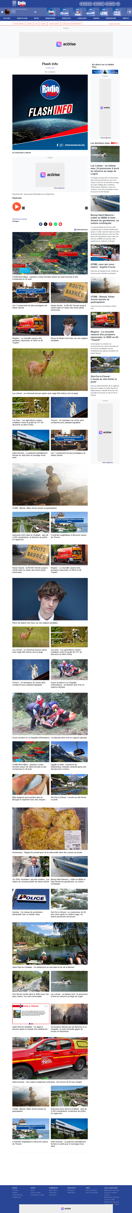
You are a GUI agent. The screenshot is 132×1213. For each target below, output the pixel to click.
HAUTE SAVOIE (18, 24)
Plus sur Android (92, 1192)
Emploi (126, 18)
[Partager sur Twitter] (45, 225)
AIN (36, 24)
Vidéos (96, 18)
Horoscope (111, 18)
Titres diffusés (17, 1195)
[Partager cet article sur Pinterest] (50, 225)
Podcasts (66, 18)
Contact (15, 1190)
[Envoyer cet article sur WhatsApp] (55, 225)
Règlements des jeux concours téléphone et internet (111, 1204)
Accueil (6, 18)
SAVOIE (29, 24)
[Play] (3, 12)
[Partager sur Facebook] (40, 225)
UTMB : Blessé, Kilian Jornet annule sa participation (103, 299)
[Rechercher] (118, 4)
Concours (82, 18)
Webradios (50, 18)
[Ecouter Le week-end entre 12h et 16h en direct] (105, 72)
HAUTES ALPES (54, 24)
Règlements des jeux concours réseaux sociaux (111, 1192)
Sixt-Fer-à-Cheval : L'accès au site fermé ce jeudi (104, 379)
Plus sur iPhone (91, 1190)
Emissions (52, 1192)
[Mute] (35, 11)
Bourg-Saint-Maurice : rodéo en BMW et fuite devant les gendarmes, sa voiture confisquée (105, 219)
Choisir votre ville (114, 24)
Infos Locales (35, 1192)
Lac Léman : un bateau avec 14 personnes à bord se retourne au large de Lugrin (105, 169)
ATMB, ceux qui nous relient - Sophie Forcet (103, 265)
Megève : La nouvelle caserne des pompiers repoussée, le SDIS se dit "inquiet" (104, 335)
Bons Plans (22, 18)
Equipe (14, 1192)
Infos (36, 18)
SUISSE (43, 24)
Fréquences (16, 1197)
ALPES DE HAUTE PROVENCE (71, 24)
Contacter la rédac (37, 1195)
